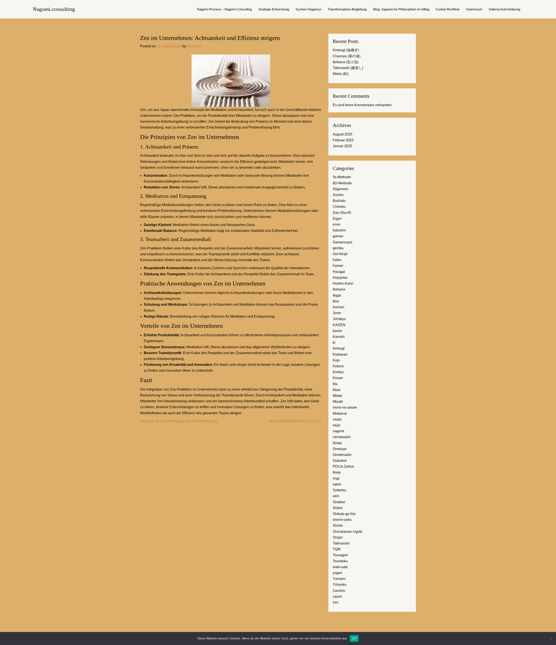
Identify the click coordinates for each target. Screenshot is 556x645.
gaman (338, 236)
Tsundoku (340, 561)
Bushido (339, 201)
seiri (336, 496)
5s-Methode (342, 177)
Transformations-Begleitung (347, 9)
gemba (338, 248)
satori (337, 484)
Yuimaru (339, 579)
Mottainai (340, 413)
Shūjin (338, 537)
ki (334, 342)
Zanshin (339, 590)
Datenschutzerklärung (504, 9)
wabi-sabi (340, 567)
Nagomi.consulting (54, 9)
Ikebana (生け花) (346, 62)
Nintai (337, 443)
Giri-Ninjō (340, 254)
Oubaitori (340, 460)
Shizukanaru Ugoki (347, 531)
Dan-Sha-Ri (342, 212)
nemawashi (342, 437)
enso (336, 224)
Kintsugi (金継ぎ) (346, 50)
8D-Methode (342, 183)
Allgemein (340, 189)
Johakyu (339, 319)
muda (337, 419)
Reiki (337, 472)
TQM (336, 549)
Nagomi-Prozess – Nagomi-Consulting (224, 9)
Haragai (339, 272)
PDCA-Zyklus (343, 466)
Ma (335, 384)
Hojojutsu (340, 277)
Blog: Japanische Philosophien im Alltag (401, 9)
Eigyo (337, 218)
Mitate (337, 396)
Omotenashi (342, 455)
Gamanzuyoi (342, 242)
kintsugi (339, 348)
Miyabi (338, 401)
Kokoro (338, 366)
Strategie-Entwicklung (273, 9)
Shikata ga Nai (344, 514)
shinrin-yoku (342, 519)
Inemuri (338, 307)
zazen (337, 596)
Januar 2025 (342, 146)
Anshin (338, 195)
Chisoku (339, 206)
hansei (338, 265)
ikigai (337, 295)
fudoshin (339, 230)
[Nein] (550, 638)
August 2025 (342, 134)
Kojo (336, 360)
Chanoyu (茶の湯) (346, 56)
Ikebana (339, 289)
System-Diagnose (308, 9)
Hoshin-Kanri (343, 283)
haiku (337, 260)
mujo (336, 425)
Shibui (338, 508)
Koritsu (338, 372)
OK (354, 638)
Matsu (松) (341, 74)
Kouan (338, 378)
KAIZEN (339, 325)
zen (335, 602)
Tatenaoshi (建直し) (348, 68)
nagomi (338, 431)
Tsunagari (340, 555)
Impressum (474, 9)
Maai (336, 390)
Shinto (338, 525)
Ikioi (336, 301)
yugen (337, 573)
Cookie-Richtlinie (448, 9)
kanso (337, 331)
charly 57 (194, 46)
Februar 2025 (343, 140)
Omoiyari (340, 449)
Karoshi (339, 336)
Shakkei (339, 502)
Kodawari (340, 354)
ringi (336, 478)
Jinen (337, 313)
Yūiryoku (339, 584)
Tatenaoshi (341, 543)
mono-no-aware (345, 407)
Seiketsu (339, 490)
